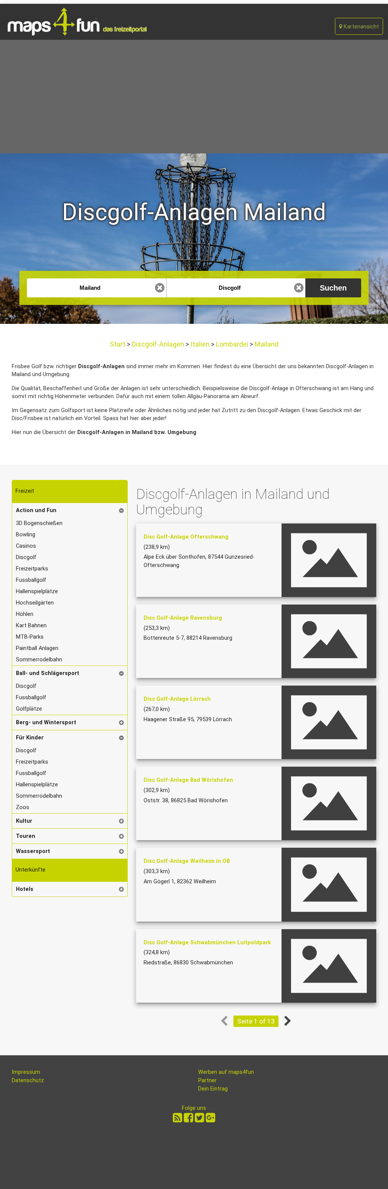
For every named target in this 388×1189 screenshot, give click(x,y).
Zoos (22, 807)
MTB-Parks (30, 637)
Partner (207, 1080)
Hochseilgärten (35, 603)
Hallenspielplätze (37, 591)
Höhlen (24, 614)
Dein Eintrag (213, 1089)
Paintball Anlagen (37, 648)
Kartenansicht (360, 26)
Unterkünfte (30, 870)
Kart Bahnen (31, 625)
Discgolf (26, 557)
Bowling (25, 534)
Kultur (24, 821)
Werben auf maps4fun (226, 1072)
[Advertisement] (194, 97)
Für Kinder (30, 737)
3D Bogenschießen (39, 523)
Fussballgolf (31, 580)
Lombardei (232, 344)
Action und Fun (36, 510)
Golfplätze (29, 709)
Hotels (24, 889)
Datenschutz (28, 1080)
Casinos (26, 546)
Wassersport (33, 851)
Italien (200, 344)
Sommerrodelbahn (39, 659)
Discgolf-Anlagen (158, 344)
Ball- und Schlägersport (47, 673)
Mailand (265, 344)
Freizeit (25, 491)
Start (118, 344)
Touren (25, 836)
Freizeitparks (32, 569)
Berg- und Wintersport (46, 722)
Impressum (26, 1072)
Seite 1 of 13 (256, 1021)
